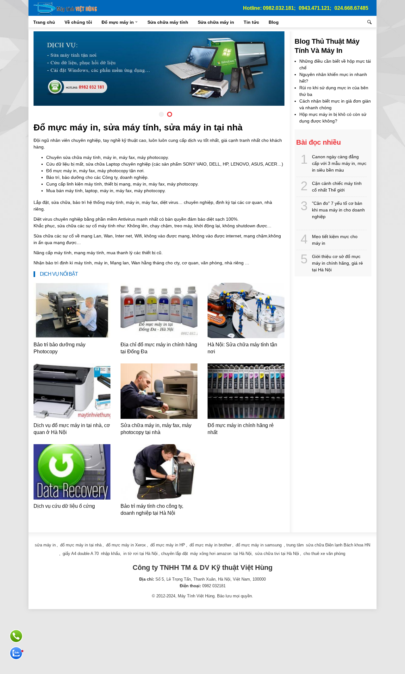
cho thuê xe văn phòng (324, 553)
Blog (274, 22)
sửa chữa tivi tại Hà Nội (277, 553)
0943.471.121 (314, 8)
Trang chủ (44, 22)
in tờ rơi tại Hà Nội (140, 553)
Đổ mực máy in (118, 22)
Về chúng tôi (78, 22)
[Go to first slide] (275, 70)
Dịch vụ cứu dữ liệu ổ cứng (64, 506)
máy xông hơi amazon (210, 553)
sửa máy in (45, 545)
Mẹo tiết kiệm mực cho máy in (335, 240)
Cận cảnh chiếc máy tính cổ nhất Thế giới (337, 186)
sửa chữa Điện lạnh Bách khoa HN (338, 545)
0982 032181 (214, 585)
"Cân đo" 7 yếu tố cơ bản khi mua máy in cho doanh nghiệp (338, 210)
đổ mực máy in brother (210, 545)
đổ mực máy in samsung (259, 545)
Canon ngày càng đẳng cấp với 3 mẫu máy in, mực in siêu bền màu (339, 163)
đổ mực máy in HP (167, 545)
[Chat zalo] (16, 653)
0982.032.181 (278, 8)
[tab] (161, 114)
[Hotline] (16, 636)
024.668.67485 (351, 8)
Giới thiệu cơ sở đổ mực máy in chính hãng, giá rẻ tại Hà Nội (337, 263)
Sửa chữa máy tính (167, 22)
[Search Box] (370, 22)
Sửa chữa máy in (216, 22)
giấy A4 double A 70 (81, 553)
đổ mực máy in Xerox (126, 545)
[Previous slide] (43, 70)
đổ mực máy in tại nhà (81, 545)
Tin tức (251, 22)
